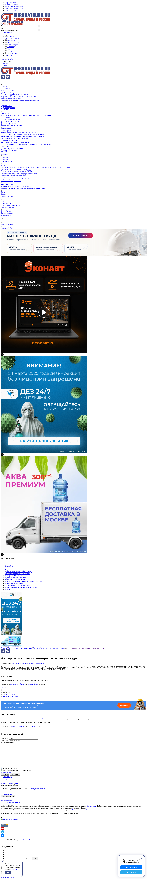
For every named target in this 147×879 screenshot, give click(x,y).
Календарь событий (13, 38)
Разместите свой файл (50, 719)
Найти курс (124, 705)
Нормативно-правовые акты (15, 579)
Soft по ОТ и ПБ (13, 42)
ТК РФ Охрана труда (8, 123)
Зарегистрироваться (8, 877)
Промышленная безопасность (12, 148)
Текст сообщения (7, 743)
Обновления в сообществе (10, 205)
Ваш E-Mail (5, 741)
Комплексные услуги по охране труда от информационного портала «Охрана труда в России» (35, 167)
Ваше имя (5, 738)
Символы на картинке (9, 768)
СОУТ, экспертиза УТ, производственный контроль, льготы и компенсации (28, 144)
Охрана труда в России (9, 783)
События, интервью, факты (11, 98)
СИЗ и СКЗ (5, 146)
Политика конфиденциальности (12, 802)
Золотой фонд (12, 53)
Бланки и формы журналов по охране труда (28, 663)
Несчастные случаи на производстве (14, 138)
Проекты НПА (6, 106)
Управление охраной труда (15, 570)
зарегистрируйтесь (17, 684)
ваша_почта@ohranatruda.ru (15, 8)
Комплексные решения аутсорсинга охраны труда (19, 173)
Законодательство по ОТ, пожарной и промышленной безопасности (26, 115)
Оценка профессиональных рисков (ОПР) (16, 171)
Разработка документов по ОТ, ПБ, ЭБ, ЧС (16, 179)
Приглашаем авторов (8, 198)
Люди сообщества (7, 207)
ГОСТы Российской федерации (12, 119)
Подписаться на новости (14, 6)
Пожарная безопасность (9, 150)
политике (15, 869)
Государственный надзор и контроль (14, 94)
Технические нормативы (10, 121)
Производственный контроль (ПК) (13, 175)
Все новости (5, 88)
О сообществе (6, 203)
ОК (8, 873)
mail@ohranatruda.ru (38, 789)
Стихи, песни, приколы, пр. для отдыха (19, 585)
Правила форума (7, 196)
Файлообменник (7, 213)
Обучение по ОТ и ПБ (9, 140)
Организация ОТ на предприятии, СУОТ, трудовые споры (22, 134)
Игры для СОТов (7, 228)
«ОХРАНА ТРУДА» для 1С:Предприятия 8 (16, 186)
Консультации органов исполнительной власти (18, 132)
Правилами (91, 806)
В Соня (3, 688)
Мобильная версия (8, 796)
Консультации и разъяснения (11, 104)
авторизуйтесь (33, 684)
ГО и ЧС (4, 152)
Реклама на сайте (11, 5)
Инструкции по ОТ (8, 117)
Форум (9, 51)
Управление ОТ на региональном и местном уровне (20, 96)
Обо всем (4, 110)
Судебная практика (8, 108)
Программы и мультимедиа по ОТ (17, 583)
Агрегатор (11, 47)
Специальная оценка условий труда (14, 177)
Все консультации (7, 131)
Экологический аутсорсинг (11, 181)
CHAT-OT (4, 220)
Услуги (9, 49)
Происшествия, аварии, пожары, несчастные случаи (20, 100)
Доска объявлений (7, 217)
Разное (7, 589)
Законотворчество (7, 90)
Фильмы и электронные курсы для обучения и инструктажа (23, 188)
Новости (10, 36)
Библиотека (11, 40)
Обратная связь (10, 3)
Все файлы (9, 566)
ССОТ (9, 55)
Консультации (12, 45)
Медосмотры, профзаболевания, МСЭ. (15, 142)
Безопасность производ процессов (17, 574)
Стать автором (10, 10)
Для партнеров (6, 161)
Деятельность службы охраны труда (18, 572)
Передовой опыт (7, 102)
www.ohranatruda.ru (25, 840)
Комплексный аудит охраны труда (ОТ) (15, 169)
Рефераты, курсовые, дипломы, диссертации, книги (24, 581)
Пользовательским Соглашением (84, 810)
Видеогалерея (6, 215)
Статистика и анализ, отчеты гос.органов (20, 568)
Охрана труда (6, 92)
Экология (4, 154)
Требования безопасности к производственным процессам (22, 136)
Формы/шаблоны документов (12, 125)
